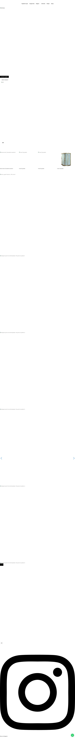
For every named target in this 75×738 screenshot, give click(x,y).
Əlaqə (52, 3)
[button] (37, 218)
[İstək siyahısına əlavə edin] (17, 153)
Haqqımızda (31, 3)
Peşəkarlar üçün (25, 3)
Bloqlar (48, 3)
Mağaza (37, 3)
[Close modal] (1, 564)
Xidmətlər (43, 3)
